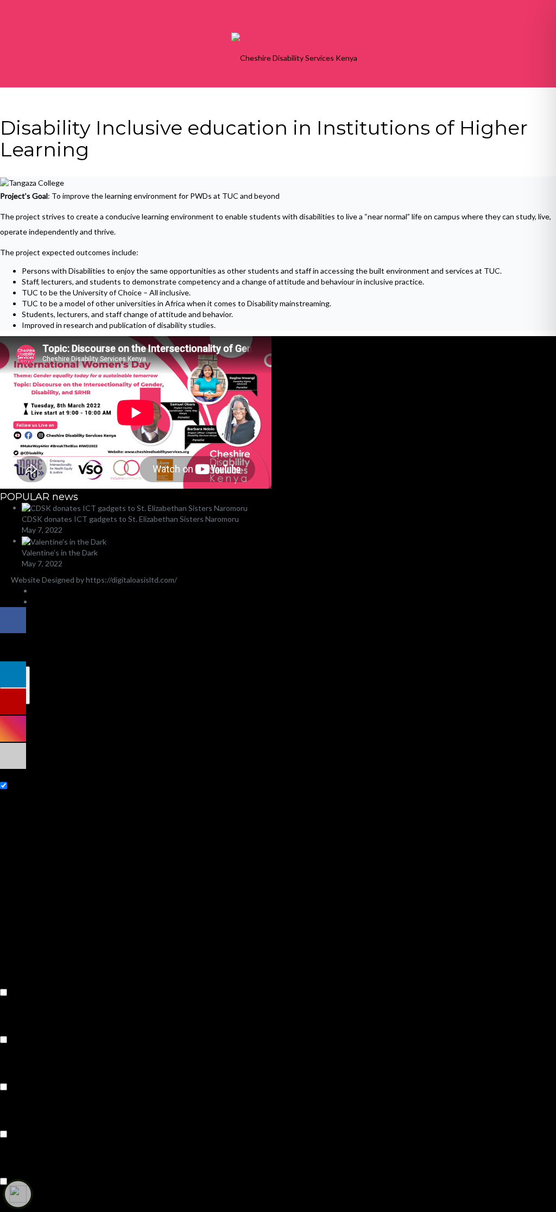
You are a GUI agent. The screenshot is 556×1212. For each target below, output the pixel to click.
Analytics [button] (15, 1075)
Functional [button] (17, 981)
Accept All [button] (75, 660)
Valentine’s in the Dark (60, 552)
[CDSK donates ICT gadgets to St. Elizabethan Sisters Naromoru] (135, 507)
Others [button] (12, 1170)
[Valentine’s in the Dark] (64, 540)
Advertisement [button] (26, 1122)
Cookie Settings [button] (27, 660)
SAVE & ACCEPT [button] (29, 1206)
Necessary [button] (18, 774)
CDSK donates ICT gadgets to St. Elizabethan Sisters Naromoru (130, 518)
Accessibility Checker (147, 620)
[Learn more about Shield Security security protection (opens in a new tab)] (18, 1194)
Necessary (27, 786)
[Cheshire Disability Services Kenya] (294, 56)
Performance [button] (22, 1028)
